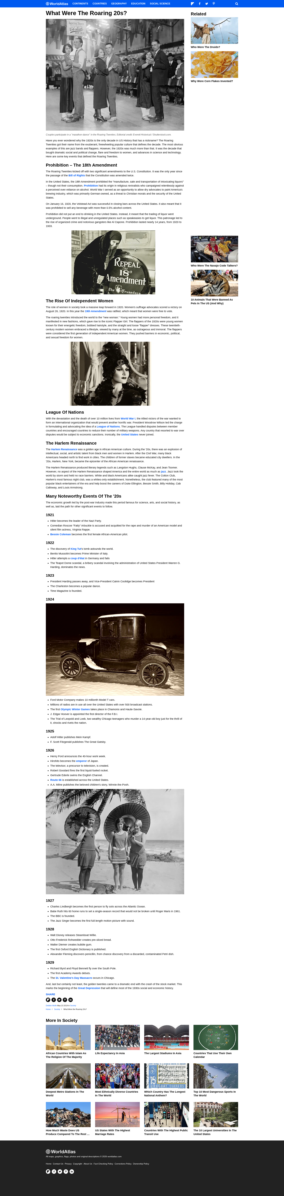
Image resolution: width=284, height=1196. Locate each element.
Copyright (77, 1164)
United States (129, 434)
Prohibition (91, 185)
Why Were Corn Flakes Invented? (212, 81)
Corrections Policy (123, 1164)
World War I (128, 418)
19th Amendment (95, 311)
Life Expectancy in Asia (110, 1053)
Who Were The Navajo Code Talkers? (214, 265)
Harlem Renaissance (64, 449)
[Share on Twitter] (59, 1000)
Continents (80, 3)
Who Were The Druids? (205, 47)
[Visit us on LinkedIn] (72, 1171)
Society (73, 1006)
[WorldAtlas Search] (236, 3)
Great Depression (89, 988)
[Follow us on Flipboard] (48, 1171)
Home (48, 1164)
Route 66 (56, 779)
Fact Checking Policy (103, 1164)
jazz (163, 471)
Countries (100, 3)
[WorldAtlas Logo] (58, 3)
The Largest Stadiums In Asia (162, 1053)
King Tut (76, 548)
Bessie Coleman (60, 534)
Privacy (68, 1164)
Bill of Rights (76, 175)
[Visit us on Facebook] (54, 1171)
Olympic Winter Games (75, 709)
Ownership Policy (141, 1164)
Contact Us (58, 1164)
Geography (119, 3)
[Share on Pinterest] (65, 1000)
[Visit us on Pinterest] (66, 1171)
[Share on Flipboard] (48, 1000)
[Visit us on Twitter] (60, 1171)
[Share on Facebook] (53, 1000)
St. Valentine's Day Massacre (74, 977)
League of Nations (108, 426)
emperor (81, 761)
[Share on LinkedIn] (70, 1000)
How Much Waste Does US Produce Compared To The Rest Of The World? (68, 1134)
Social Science (160, 3)
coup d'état (77, 558)
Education (138, 3)
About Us (88, 1164)
